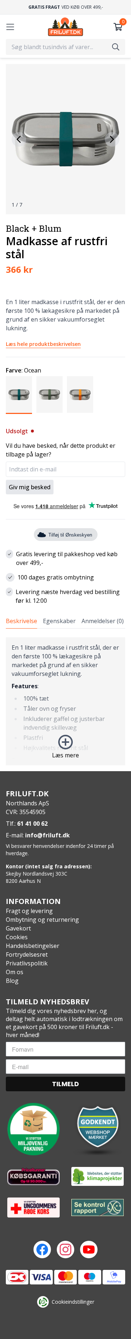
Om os (14, 972)
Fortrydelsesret (27, 955)
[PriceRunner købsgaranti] (33, 1176)
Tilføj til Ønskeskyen (70, 535)
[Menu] (10, 27)
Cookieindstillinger (73, 1301)
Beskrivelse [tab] (21, 621)
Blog (12, 981)
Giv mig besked (30, 487)
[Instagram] (65, 1249)
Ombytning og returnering (42, 920)
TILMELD (65, 1083)
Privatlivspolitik (27, 963)
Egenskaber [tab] (59, 621)
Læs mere (65, 755)
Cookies (17, 937)
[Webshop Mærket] (97, 1129)
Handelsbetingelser (32, 946)
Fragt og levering (29, 911)
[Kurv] (118, 27)
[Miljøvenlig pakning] (33, 1129)
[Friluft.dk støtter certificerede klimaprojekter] (97, 1176)
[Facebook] (42, 1249)
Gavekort (18, 928)
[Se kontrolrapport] (97, 1207)
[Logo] (65, 26)
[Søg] (115, 46)
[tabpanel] (65, 701)
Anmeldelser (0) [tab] (103, 621)
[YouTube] (89, 1249)
